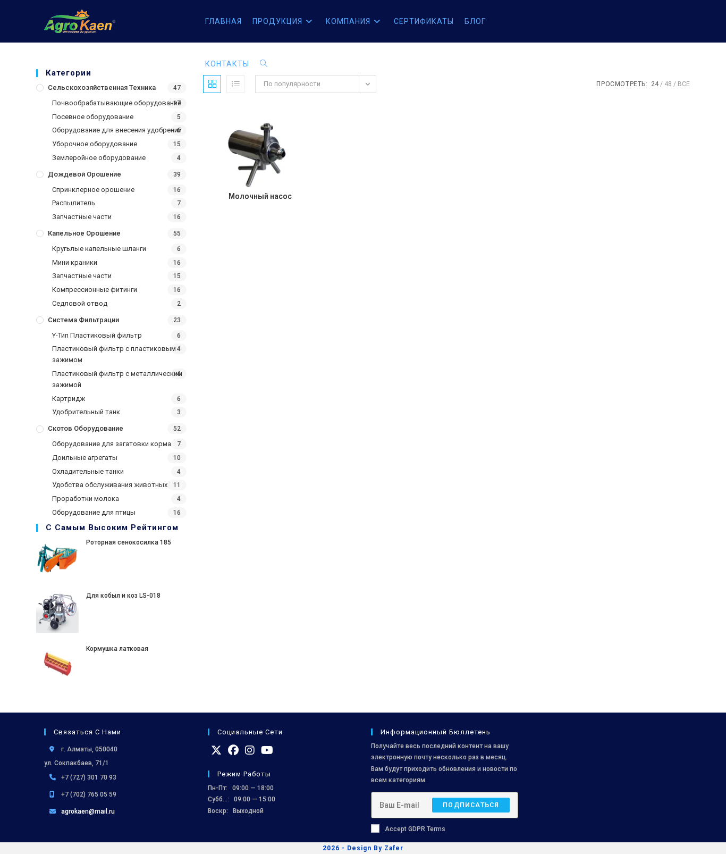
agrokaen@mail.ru (88, 811)
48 (668, 84)
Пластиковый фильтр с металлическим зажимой (117, 379)
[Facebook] (233, 750)
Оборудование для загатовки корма (111, 444)
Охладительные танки (88, 471)
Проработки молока (85, 499)
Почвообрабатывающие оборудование (116, 103)
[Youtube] (267, 750)
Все (684, 84)
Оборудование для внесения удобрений (117, 130)
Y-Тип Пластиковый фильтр (97, 335)
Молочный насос (260, 196)
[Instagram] (250, 750)
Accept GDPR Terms (415, 829)
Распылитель (73, 203)
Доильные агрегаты (84, 458)
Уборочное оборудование (94, 144)
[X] (216, 750)
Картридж (68, 399)
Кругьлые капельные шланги (99, 249)
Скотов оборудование (85, 428)
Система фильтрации (83, 320)
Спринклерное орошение (93, 190)
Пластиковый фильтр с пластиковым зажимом (114, 354)
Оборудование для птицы (94, 512)
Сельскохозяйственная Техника (102, 87)
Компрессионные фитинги (94, 290)
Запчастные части (82, 217)
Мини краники (74, 262)
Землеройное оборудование (99, 158)
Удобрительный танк (86, 412)
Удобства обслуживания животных (109, 485)
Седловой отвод (79, 303)
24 (655, 84)
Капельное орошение (84, 233)
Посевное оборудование (92, 117)
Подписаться (471, 805)
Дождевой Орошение (84, 174)
